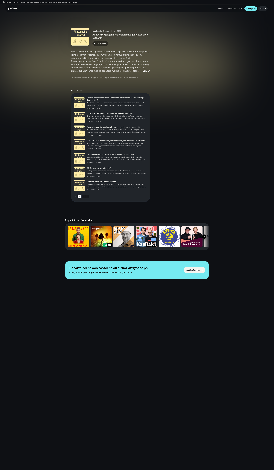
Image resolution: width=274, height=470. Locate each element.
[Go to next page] (91, 196)
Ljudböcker (231, 8)
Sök (240, 8)
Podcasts (220, 8)
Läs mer (75, 2)
